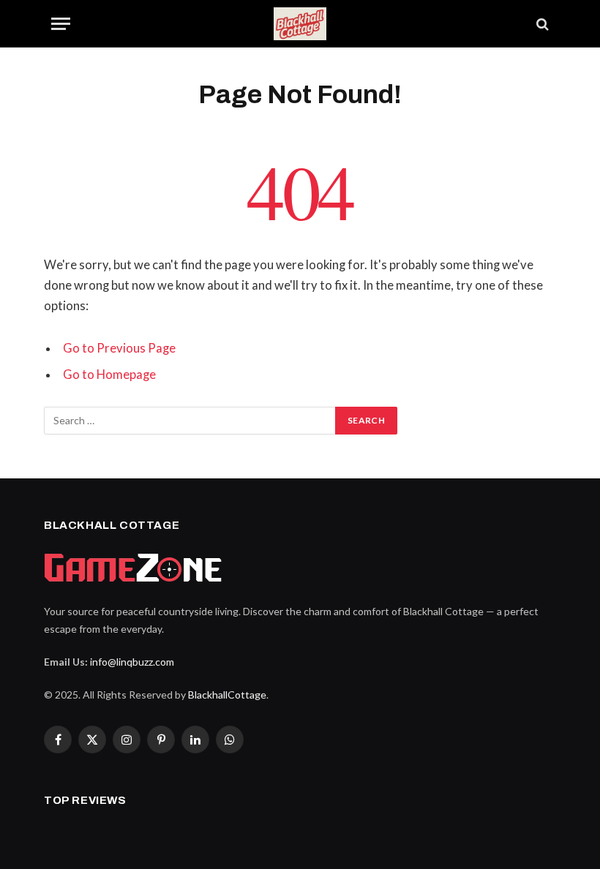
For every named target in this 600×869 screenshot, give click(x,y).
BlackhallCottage (227, 694)
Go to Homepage (109, 374)
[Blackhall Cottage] (300, 24)
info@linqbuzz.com (132, 661)
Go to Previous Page (119, 348)
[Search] (541, 23)
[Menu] (60, 23)
